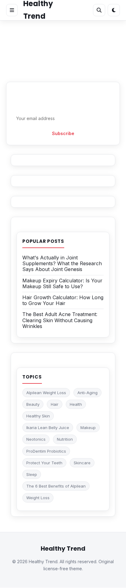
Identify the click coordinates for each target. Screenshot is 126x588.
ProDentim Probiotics (46, 451)
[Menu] (12, 10)
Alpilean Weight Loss (46, 392)
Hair (54, 404)
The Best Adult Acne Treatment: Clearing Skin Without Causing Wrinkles (59, 320)
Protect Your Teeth (44, 462)
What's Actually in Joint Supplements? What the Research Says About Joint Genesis (62, 263)
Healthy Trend (63, 548)
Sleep (31, 474)
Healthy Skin (38, 415)
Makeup (88, 427)
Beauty (32, 404)
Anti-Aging (87, 392)
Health (76, 404)
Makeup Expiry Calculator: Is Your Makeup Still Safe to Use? (62, 283)
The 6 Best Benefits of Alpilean (56, 486)
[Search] (99, 10)
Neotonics (36, 439)
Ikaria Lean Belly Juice (47, 427)
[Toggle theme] (114, 10)
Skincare (82, 462)
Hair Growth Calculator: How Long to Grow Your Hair (62, 300)
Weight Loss (38, 497)
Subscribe (63, 133)
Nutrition (65, 439)
